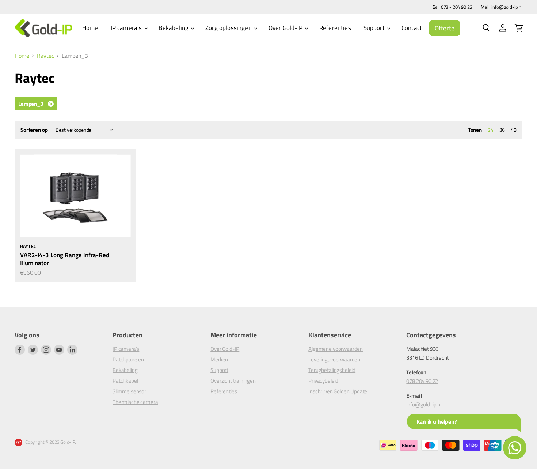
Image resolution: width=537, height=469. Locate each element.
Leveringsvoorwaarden (334, 359)
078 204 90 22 (422, 381)
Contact (411, 28)
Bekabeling (174, 28)
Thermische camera (135, 402)
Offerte (444, 28)
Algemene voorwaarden (335, 349)
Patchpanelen (128, 359)
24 (491, 130)
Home (90, 28)
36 (502, 130)
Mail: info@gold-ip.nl (501, 7)
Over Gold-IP (286, 28)
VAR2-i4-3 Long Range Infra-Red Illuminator (64, 258)
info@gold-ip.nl (423, 404)
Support (374, 28)
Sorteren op (33, 130)
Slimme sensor (129, 391)
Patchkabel (125, 380)
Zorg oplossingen (229, 28)
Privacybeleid (323, 380)
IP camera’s (127, 28)
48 (514, 130)
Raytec (45, 55)
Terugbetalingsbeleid (331, 370)
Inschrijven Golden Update (337, 391)
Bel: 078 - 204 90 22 (452, 7)
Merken (219, 359)
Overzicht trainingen (233, 380)
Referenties (335, 28)
